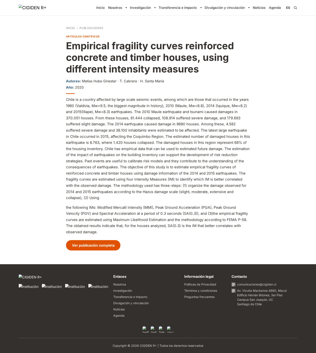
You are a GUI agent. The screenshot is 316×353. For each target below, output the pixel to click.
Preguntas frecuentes (199, 297)
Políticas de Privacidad (200, 284)
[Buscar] (295, 8)
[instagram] (154, 329)
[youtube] (170, 329)
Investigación (140, 8)
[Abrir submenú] (126, 7)
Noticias (259, 8)
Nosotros (115, 8)
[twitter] (146, 329)
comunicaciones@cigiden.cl (256, 284)
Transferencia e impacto (178, 8)
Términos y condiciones (200, 290)
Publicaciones (91, 28)
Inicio (100, 8)
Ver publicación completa (96, 245)
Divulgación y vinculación (225, 8)
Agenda (275, 8)
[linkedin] (162, 329)
